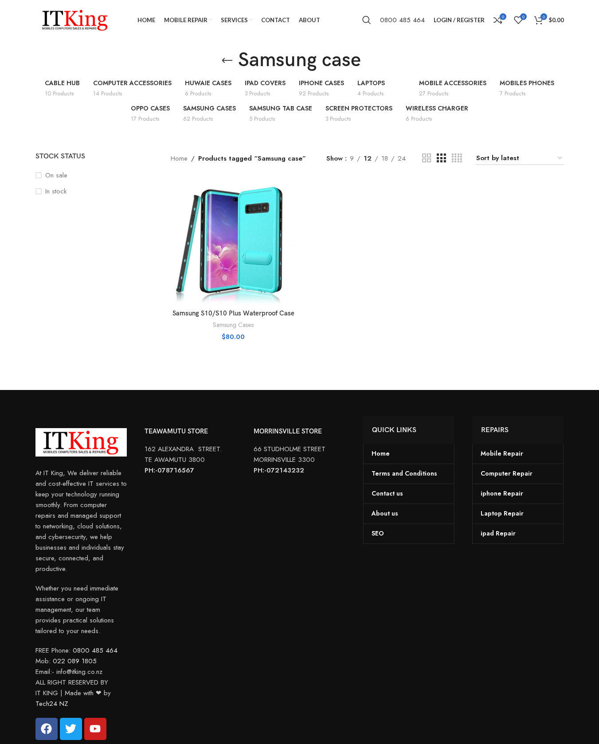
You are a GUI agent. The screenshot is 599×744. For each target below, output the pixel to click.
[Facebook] (46, 729)
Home (179, 158)
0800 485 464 (402, 20)
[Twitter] (71, 729)
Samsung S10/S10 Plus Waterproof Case (233, 313)
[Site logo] (75, 19)
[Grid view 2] (426, 158)
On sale (56, 175)
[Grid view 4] (457, 158)
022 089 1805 (75, 661)
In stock (56, 191)
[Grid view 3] (441, 158)
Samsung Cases (233, 324)
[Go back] (227, 61)
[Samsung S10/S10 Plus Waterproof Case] (233, 241)
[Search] (367, 20)
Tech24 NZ (51, 704)
